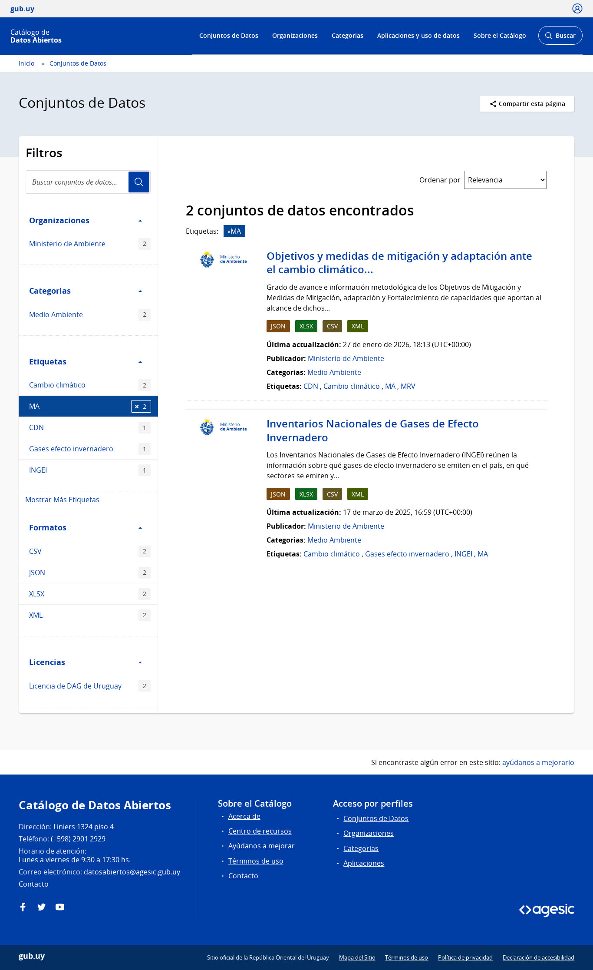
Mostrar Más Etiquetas (62, 499)
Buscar (560, 38)
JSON (87, 572)
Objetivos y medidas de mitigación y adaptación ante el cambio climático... (399, 263)
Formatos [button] (47, 527)
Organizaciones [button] (59, 220)
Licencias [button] (47, 662)
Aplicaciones (363, 863)
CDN (87, 427)
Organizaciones (295, 35)
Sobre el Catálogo (500, 35)
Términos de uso (255, 861)
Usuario (138, 182)
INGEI (87, 470)
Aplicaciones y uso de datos (418, 35)
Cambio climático (87, 385)
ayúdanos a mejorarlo (538, 762)
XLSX (87, 594)
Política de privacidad (465, 957)
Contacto (243, 876)
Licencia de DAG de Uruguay (87, 686)
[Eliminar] (229, 231)
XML (87, 615)
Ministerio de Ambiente (87, 243)
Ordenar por (440, 180)
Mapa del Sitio (357, 957)
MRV (408, 386)
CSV (87, 551)
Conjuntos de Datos (228, 35)
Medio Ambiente (87, 314)
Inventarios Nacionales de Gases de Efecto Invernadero (373, 430)
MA (87, 406)
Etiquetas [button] (47, 361)
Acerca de (244, 816)
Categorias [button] (50, 290)
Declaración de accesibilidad (538, 957)
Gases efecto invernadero (87, 449)
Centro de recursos (260, 831)
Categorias (347, 35)
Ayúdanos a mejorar (261, 846)
